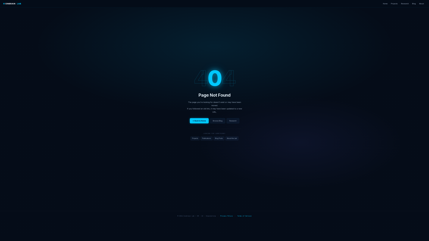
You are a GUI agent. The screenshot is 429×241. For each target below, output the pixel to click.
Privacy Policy (226, 216)
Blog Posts (219, 138)
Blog (414, 4)
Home (385, 4)
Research (405, 4)
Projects (394, 4)
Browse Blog (217, 121)
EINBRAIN (13, 4)
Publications (206, 138)
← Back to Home (199, 121)
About (421, 4)
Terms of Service (244, 216)
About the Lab (232, 138)
